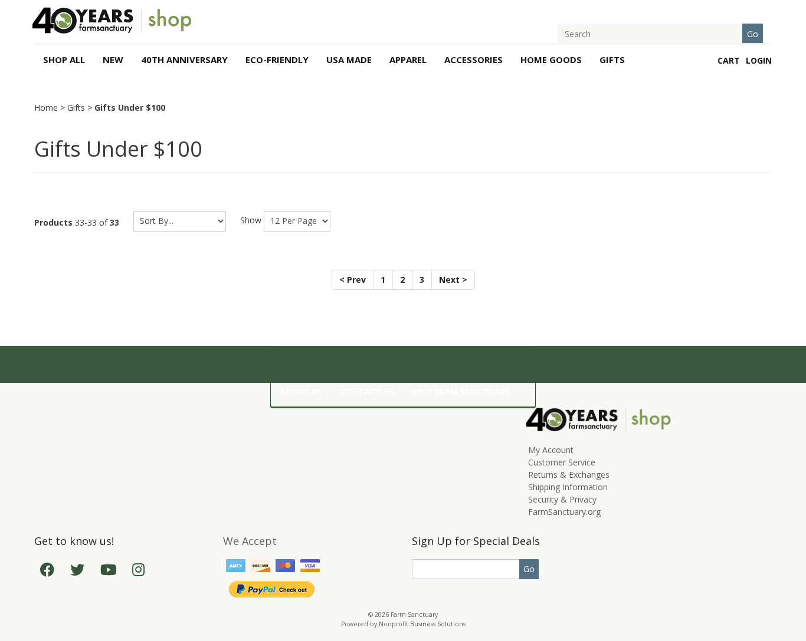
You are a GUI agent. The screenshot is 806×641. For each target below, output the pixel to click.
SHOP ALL (64, 59)
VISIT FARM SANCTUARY (461, 391)
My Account (551, 449)
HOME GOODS (551, 59)
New (113, 59)
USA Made (349, 59)
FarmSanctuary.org (564, 511)
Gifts (76, 107)
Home (46, 107)
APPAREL (408, 59)
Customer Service (561, 462)
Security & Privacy (562, 499)
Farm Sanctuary (414, 614)
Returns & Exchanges (569, 474)
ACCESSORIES (473, 59)
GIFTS (612, 59)
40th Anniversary (184, 59)
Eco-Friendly (277, 59)
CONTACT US (367, 391)
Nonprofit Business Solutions (422, 624)
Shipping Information (568, 487)
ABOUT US (301, 391)
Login (759, 60)
